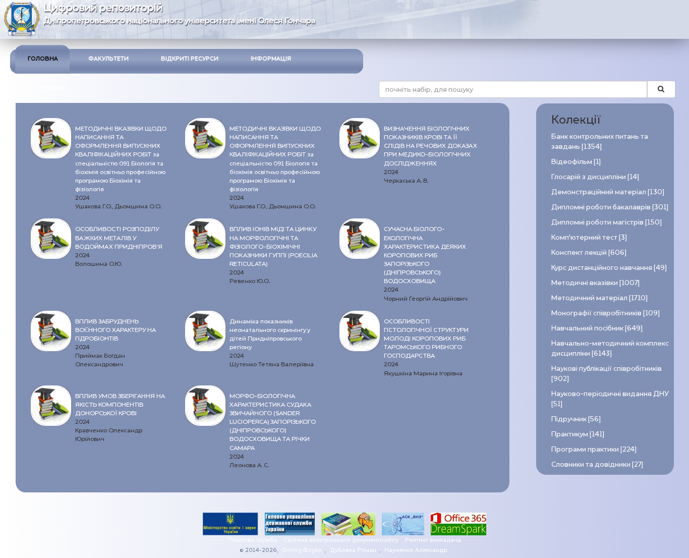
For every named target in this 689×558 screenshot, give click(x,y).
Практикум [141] (577, 434)
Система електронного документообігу (340, 540)
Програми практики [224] (594, 449)
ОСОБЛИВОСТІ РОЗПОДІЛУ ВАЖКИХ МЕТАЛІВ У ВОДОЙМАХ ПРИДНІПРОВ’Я (118, 237)
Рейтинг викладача (433, 540)
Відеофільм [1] (576, 161)
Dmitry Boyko (302, 550)
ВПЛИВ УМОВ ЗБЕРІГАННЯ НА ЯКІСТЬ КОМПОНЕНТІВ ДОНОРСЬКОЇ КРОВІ (120, 404)
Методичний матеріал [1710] (599, 298)
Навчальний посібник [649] (597, 328)
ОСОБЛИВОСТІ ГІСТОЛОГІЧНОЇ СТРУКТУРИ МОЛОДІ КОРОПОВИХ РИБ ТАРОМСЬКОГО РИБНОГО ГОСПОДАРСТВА (426, 338)
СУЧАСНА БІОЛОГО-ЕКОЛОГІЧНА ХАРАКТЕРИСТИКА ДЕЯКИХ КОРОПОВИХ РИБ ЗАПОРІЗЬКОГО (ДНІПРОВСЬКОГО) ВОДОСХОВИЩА (425, 255)
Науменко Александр (415, 550)
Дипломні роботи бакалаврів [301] (609, 207)
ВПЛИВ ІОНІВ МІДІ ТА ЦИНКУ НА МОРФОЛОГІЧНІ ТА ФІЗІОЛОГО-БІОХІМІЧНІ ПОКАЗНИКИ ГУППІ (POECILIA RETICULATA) (273, 246)
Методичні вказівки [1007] (595, 283)
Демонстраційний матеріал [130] (607, 192)
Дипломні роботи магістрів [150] (606, 222)
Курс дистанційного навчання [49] (609, 267)
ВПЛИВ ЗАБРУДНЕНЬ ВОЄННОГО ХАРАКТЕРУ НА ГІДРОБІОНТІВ (115, 330)
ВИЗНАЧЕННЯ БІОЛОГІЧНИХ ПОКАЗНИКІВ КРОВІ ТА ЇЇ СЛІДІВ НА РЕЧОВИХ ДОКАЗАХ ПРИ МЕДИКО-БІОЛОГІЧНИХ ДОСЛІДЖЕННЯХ (430, 146)
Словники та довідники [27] (597, 464)
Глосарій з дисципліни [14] (595, 177)
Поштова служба (252, 540)
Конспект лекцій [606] (588, 252)
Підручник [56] (576, 419)
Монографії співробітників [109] (605, 313)
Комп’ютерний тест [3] (589, 237)
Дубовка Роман (353, 550)
